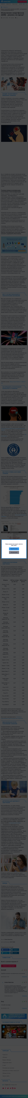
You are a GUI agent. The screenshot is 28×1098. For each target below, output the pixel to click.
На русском (14, 552)
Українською (14, 548)
